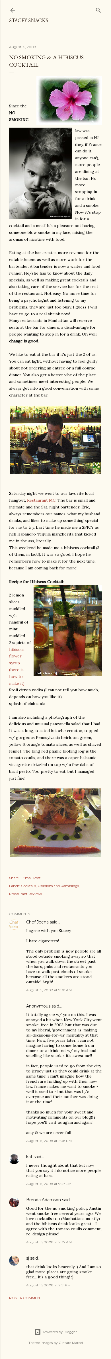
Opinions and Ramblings (58, 886)
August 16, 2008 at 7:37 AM (49, 1242)
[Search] (98, 9)
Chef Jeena (37, 922)
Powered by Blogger (60, 1332)
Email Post (32, 878)
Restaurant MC (41, 500)
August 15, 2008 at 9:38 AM (49, 990)
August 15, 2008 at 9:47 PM (48, 1184)
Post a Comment (25, 1298)
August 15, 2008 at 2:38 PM (49, 1141)
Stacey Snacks (28, 20)
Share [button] (13, 878)
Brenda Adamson (43, 1199)
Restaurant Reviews (25, 894)
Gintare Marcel (71, 1342)
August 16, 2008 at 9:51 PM (48, 1285)
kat (29, 1156)
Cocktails (28, 886)
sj (27, 1258)
